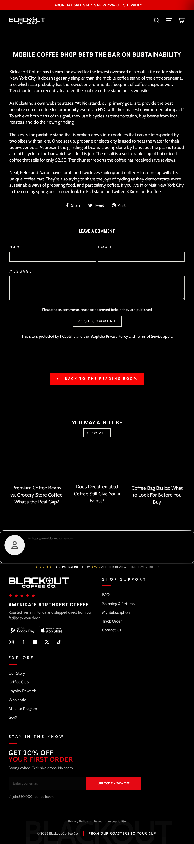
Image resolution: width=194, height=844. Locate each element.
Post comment (97, 321)
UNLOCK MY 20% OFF (114, 783)
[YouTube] (35, 642)
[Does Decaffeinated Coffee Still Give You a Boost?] (97, 463)
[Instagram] (11, 642)
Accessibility (117, 821)
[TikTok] (59, 642)
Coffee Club (19, 682)
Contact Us (111, 630)
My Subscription (116, 612)
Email (105, 247)
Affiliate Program (23, 708)
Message (20, 271)
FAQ (106, 594)
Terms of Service (149, 336)
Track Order (112, 621)
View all (97, 433)
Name (16, 247)
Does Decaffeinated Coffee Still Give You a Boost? (97, 493)
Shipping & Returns (118, 603)
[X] (47, 642)
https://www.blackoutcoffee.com (52, 538)
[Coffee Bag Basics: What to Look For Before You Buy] (157, 464)
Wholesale (17, 699)
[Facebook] (23, 642)
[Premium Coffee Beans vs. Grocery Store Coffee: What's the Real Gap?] (36, 464)
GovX (13, 717)
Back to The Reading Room (100, 379)
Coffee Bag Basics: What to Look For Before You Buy (157, 495)
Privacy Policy (117, 336)
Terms (98, 821)
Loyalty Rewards (22, 690)
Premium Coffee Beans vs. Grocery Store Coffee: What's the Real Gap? (36, 495)
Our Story (17, 673)
